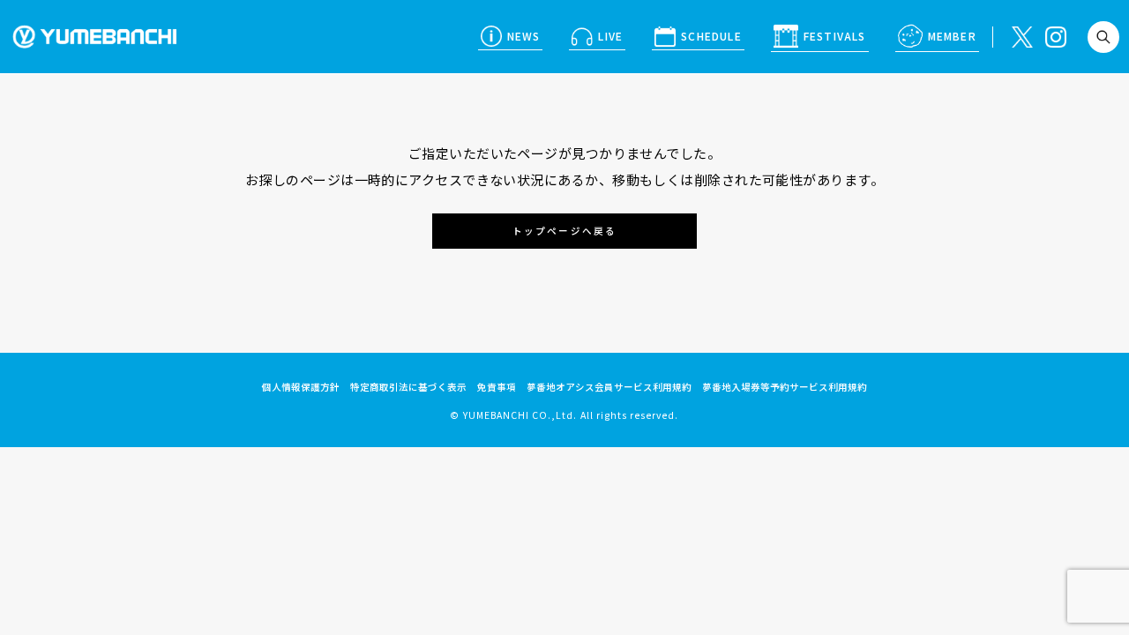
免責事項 (496, 386)
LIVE (610, 35)
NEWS (524, 35)
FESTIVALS (835, 35)
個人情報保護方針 (301, 386)
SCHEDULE (711, 35)
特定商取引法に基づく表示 (408, 386)
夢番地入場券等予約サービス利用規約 (784, 386)
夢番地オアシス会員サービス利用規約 (609, 386)
